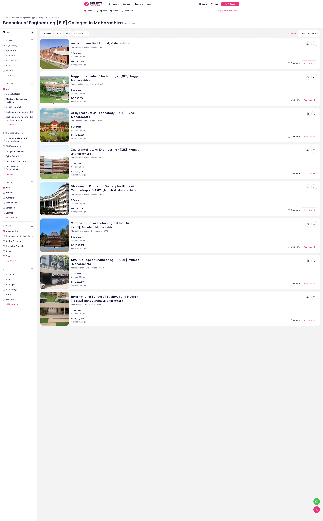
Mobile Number (174, 256)
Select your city (175, 278)
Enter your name (175, 233)
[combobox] (165, 261)
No (177, 293)
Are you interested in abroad (183, 289)
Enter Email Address (177, 244)
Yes (169, 293)
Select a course (175, 267)
